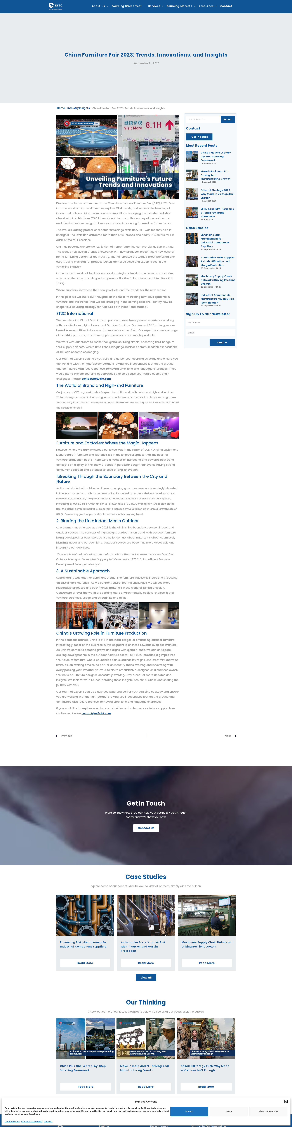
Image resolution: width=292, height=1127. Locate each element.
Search (227, 119)
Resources (206, 6)
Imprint (48, 1121)
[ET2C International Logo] (55, 6)
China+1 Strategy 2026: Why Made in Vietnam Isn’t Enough (218, 194)
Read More (85, 963)
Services (154, 6)
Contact (226, 6)
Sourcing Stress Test (127, 6)
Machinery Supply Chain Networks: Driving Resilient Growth (218, 280)
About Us (98, 6)
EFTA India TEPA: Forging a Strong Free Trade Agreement (217, 212)
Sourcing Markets (179, 6)
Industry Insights (78, 108)
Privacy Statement (32, 1121)
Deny (229, 1111)
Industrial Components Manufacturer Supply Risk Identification (217, 298)
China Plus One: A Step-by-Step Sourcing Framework (216, 156)
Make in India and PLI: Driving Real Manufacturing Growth (215, 175)
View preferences (268, 1111)
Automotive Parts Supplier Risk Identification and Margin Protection (218, 261)
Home (61, 108)
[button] (285, 1101)
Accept (189, 1111)
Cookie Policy (12, 1121)
